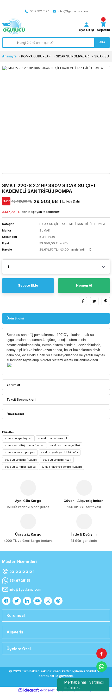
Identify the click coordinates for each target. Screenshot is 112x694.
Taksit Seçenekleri (21, 399)
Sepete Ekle (28, 285)
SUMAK (44, 230)
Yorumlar (13, 385)
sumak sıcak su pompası (19, 452)
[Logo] (13, 26)
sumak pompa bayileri (18, 438)
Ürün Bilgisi (15, 318)
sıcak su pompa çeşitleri (65, 445)
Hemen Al (84, 285)
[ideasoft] (28, 690)
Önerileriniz (15, 414)
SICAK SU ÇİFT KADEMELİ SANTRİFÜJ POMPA (72, 224)
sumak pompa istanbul (52, 438)
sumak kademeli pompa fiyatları (61, 466)
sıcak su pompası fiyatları (20, 459)
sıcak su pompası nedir (56, 459)
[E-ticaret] (55, 690)
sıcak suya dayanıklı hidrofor (59, 452)
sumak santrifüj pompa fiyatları (24, 445)
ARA (102, 42)
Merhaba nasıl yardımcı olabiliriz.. (84, 685)
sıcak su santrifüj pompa (20, 466)
